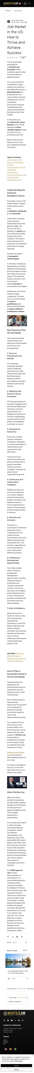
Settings (16, 1070)
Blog (4, 1043)
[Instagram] (4, 1020)
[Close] (31, 1057)
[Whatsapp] (23, 1020)
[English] (5, 1049)
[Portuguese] (15, 1049)
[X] (15, 1020)
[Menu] (29, 3)
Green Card (17, 11)
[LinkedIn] (19, 1020)
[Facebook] (8, 1020)
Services (5, 1041)
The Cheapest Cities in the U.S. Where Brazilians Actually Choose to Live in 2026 (18, 972)
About (5, 1040)
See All (25, 950)
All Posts (8, 11)
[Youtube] (12, 1020)
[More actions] (26, 21)
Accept (16, 1065)
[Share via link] (22, 937)
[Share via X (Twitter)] (13, 937)
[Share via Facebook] (8, 937)
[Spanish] (10, 1049)
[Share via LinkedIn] (17, 937)
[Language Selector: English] (20, 3)
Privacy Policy (18, 1061)
